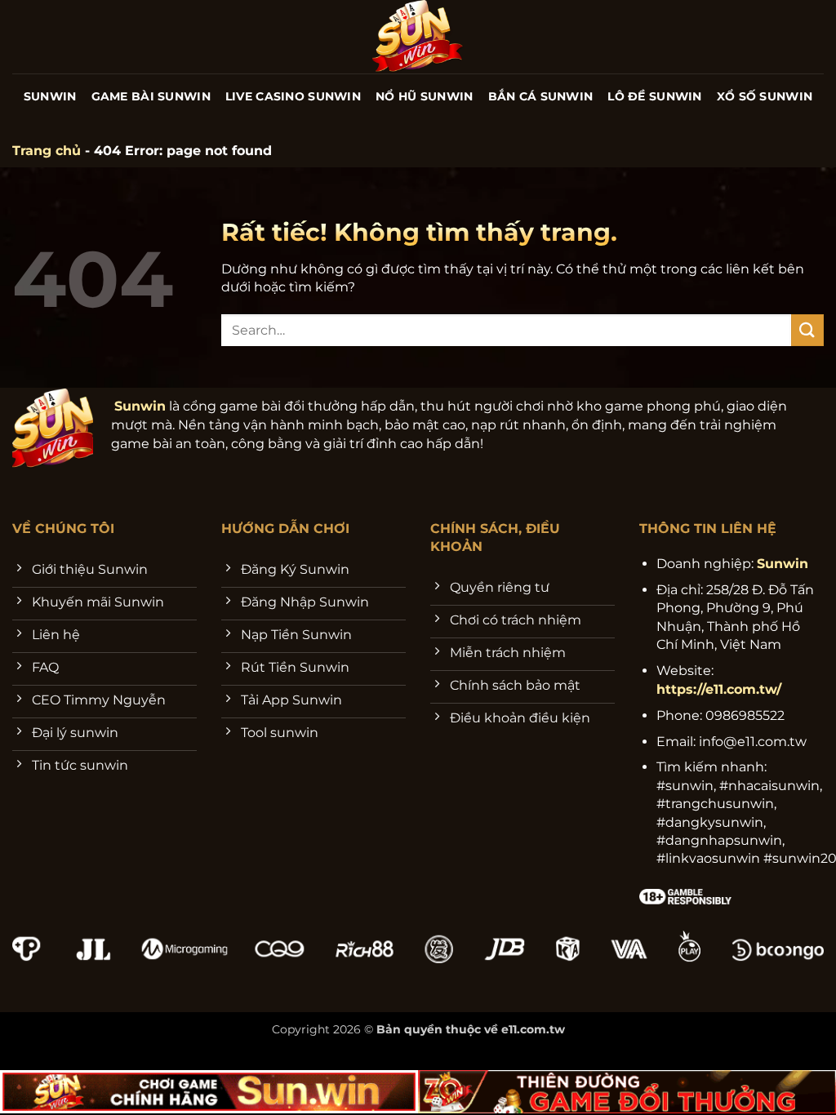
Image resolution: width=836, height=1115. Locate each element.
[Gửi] (807, 330)
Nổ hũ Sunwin (424, 96)
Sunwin (50, 96)
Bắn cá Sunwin (541, 96)
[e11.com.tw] (418, 36)
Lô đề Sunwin (654, 96)
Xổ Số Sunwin (764, 96)
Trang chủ (46, 150)
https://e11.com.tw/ (718, 689)
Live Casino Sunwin (293, 96)
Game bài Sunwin (151, 96)
